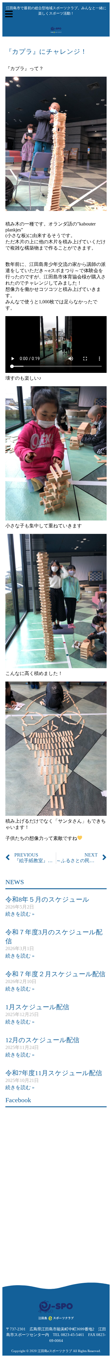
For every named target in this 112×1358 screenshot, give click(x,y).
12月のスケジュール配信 (42, 1040)
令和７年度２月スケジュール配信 (55, 974)
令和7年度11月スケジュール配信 (53, 1073)
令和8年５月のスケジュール (47, 899)
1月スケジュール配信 (37, 1007)
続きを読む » (20, 914)
